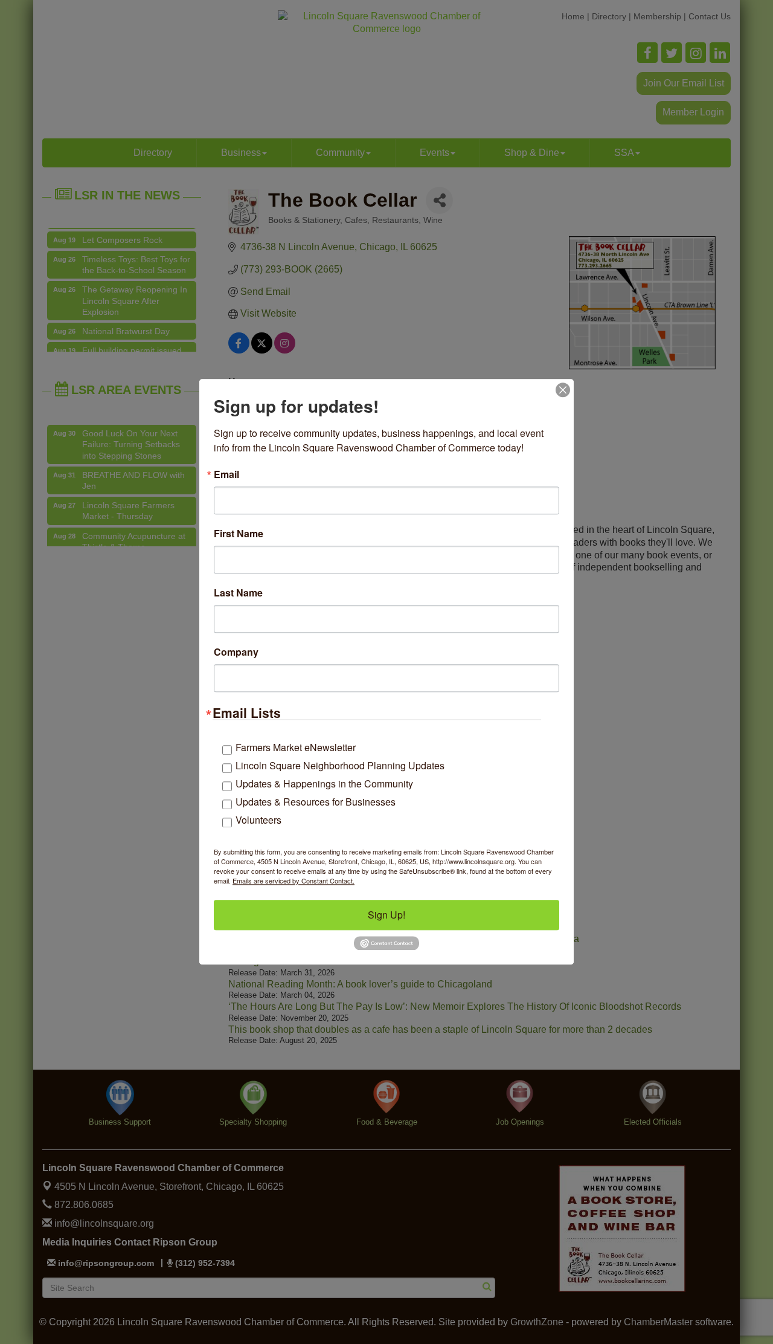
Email (226, 474)
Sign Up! (386, 915)
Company (236, 652)
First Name (238, 533)
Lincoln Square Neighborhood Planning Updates (340, 765)
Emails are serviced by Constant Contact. (293, 880)
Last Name (238, 593)
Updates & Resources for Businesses (316, 802)
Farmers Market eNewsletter (296, 747)
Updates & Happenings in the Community (324, 783)
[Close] (563, 390)
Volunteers (258, 820)
